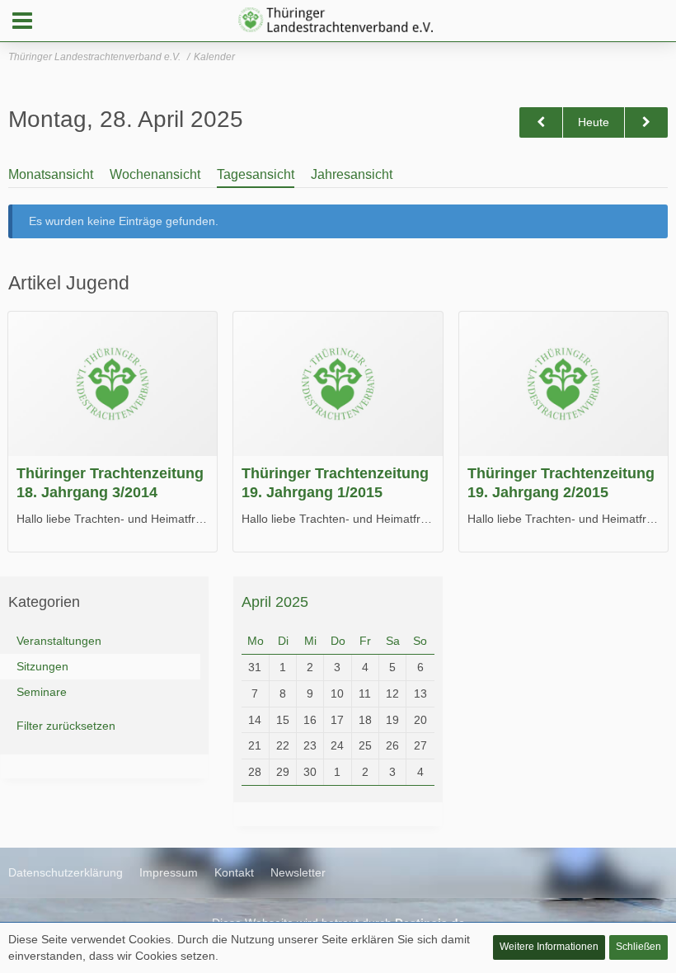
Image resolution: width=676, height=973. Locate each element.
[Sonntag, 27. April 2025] (540, 122)
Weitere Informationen (549, 946)
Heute (593, 122)
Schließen (638, 946)
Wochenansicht (155, 174)
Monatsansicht (50, 174)
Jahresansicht (351, 174)
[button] (22, 20)
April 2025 (275, 602)
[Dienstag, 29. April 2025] (646, 122)
